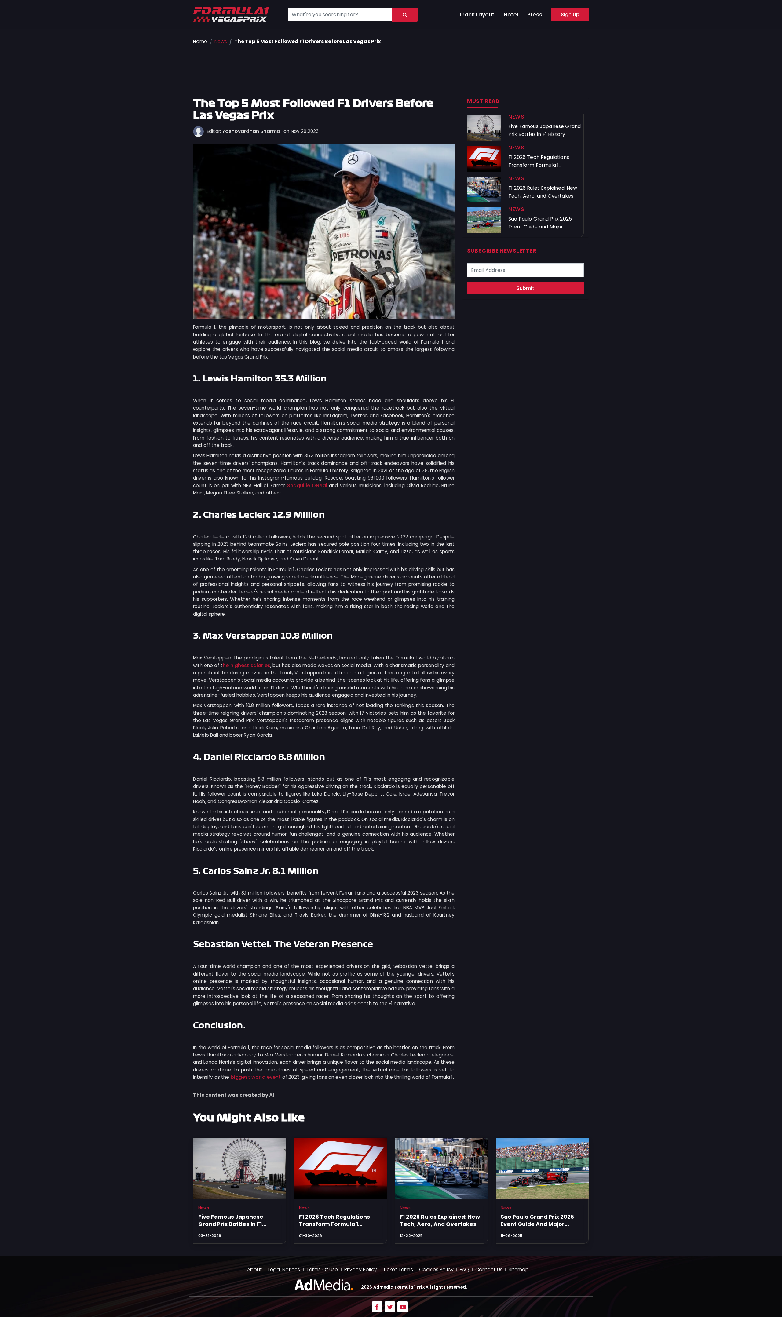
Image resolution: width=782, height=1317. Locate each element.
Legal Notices (284, 1269)
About (254, 1269)
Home (200, 41)
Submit (525, 288)
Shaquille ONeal (307, 485)
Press (534, 14)
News (220, 41)
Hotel (511, 14)
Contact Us (489, 1269)
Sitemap (519, 1269)
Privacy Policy (360, 1269)
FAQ (464, 1269)
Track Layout (477, 14)
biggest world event (256, 1077)
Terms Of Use (322, 1269)
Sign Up (570, 14)
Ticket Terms (398, 1269)
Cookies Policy (436, 1269)
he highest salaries (246, 665)
